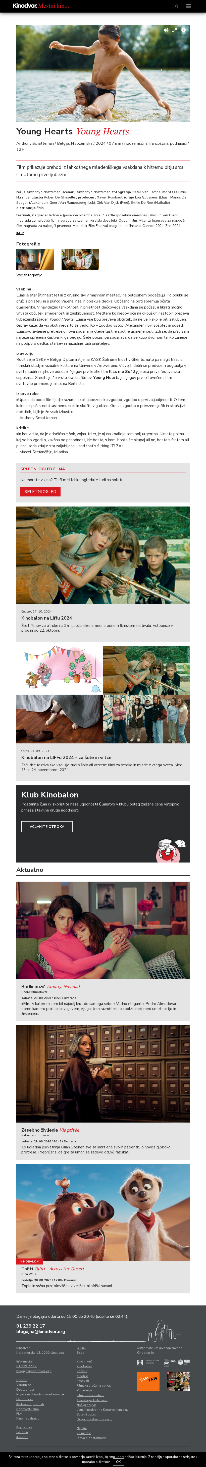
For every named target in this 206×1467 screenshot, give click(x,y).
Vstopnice (23, 1385)
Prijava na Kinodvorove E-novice (40, 1394)
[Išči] (176, 6)
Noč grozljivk (86, 1405)
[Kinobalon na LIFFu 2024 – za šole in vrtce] (103, 694)
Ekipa (80, 1352)
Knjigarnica (24, 1427)
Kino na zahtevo (27, 1418)
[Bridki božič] (103, 930)
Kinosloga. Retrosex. (92, 1400)
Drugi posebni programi (94, 1419)
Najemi (82, 1428)
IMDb (20, 233)
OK (118, 1462)
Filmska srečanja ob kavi (94, 1385)
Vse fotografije (29, 275)
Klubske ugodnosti (30, 1404)
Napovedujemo (27, 1409)
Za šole (82, 1371)
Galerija (22, 1432)
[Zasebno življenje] (103, 1074)
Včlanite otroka (47, 826)
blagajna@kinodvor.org (40, 1332)
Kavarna (22, 1437)
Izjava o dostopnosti (92, 1438)
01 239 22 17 (30, 1326)
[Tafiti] (103, 1212)
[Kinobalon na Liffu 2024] (103, 555)
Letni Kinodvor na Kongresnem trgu (103, 1409)
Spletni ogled (40, 491)
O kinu (81, 1348)
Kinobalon (29, 1261)
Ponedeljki (84, 1390)
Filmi (19, 1413)
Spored (21, 1380)
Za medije (84, 1433)
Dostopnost (25, 1389)
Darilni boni (24, 1399)
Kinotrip (82, 1376)
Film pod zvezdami (90, 1395)
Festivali (83, 1381)
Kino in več (84, 1361)
